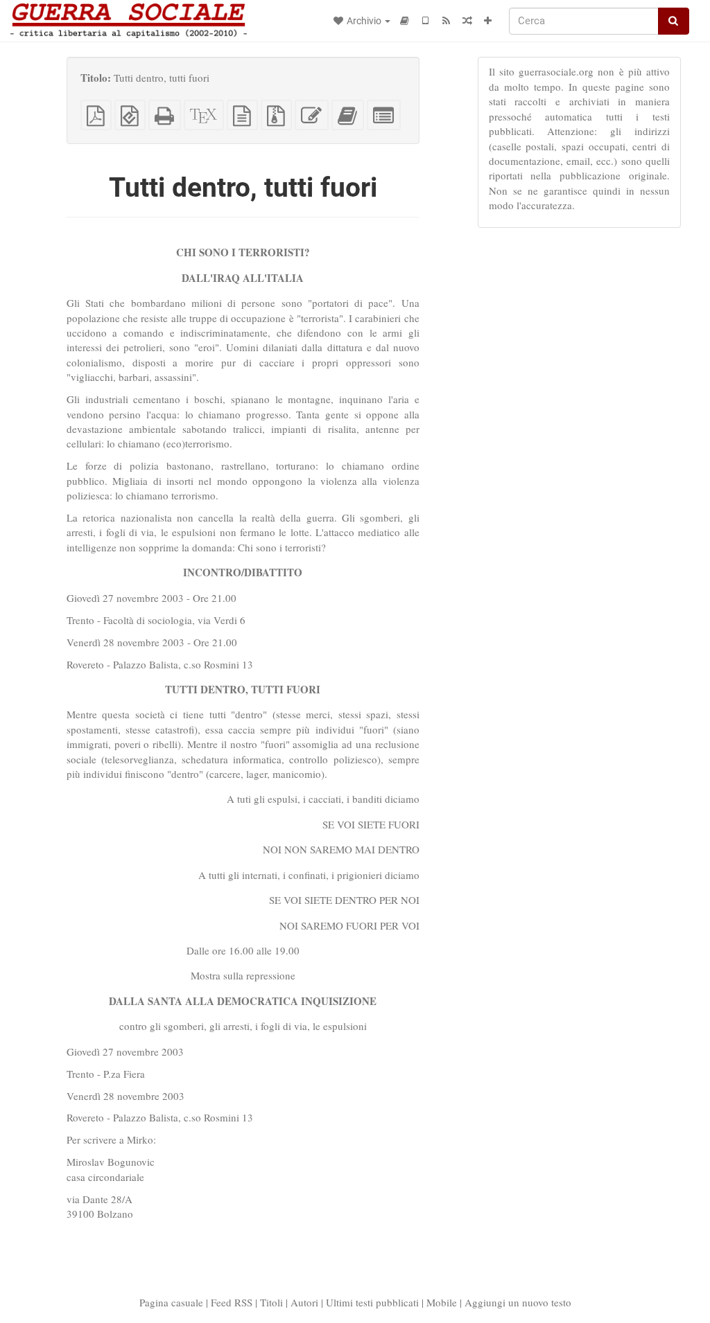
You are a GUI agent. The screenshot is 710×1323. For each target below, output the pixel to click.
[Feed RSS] (446, 21)
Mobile (441, 1302)
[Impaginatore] (405, 21)
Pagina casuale (171, 1302)
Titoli (271, 1302)
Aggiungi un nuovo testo (518, 1302)
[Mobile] (425, 21)
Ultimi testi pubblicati (372, 1302)
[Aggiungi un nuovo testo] (488, 21)
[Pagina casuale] (467, 21)
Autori (304, 1302)
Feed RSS (231, 1302)
